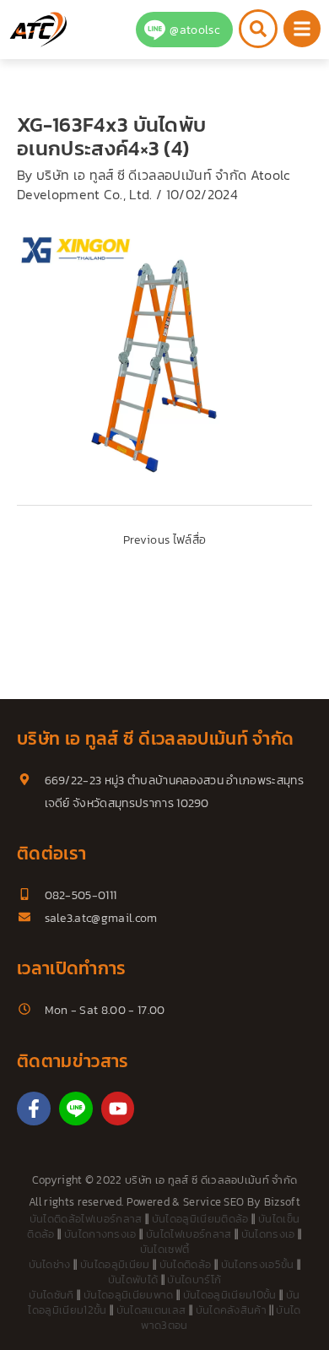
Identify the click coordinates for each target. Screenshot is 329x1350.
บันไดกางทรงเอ (100, 1234)
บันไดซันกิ (51, 1295)
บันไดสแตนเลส (151, 1310)
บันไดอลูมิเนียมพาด (128, 1295)
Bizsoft (282, 1202)
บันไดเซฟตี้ (165, 1249)
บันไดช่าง (50, 1264)
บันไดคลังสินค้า (231, 1310)
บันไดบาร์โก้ (194, 1279)
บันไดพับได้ (133, 1279)
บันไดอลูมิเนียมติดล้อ (200, 1219)
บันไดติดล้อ (185, 1264)
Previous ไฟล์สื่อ (164, 539)
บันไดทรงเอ (268, 1234)
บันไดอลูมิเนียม (115, 1264)
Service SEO (214, 1202)
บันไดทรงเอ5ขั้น (257, 1264)
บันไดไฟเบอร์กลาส (188, 1234)
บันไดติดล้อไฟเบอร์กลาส (86, 1219)
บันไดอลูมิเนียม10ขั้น (230, 1295)
